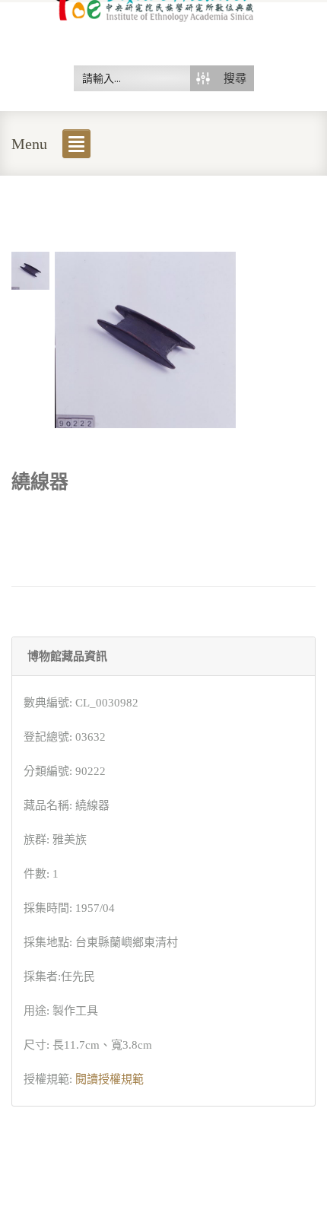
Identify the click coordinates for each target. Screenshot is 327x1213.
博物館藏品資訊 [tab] (67, 656)
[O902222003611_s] (30, 269)
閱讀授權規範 (109, 1079)
